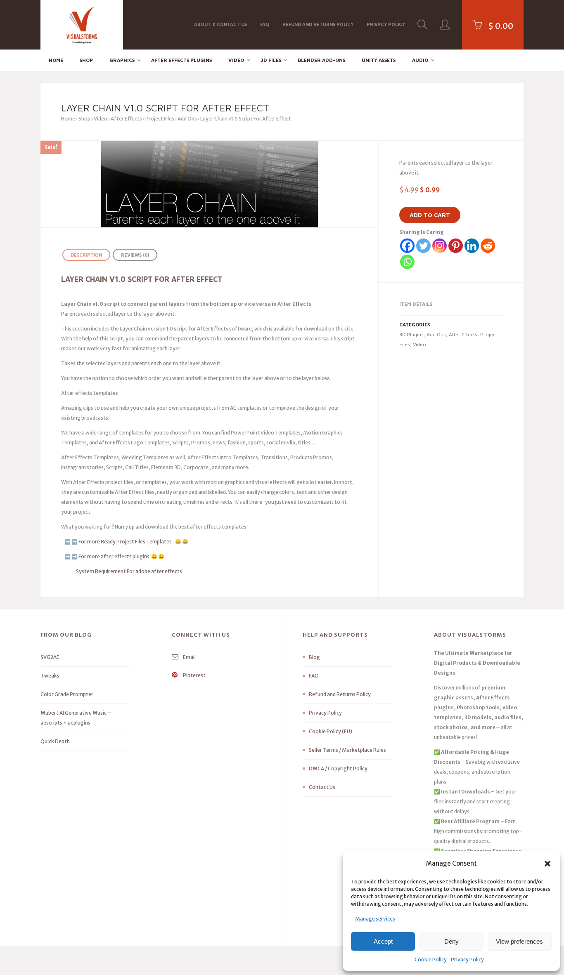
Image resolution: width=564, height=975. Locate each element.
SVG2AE (49, 657)
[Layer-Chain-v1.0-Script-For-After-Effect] (209, 184)
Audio (420, 60)
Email (189, 657)
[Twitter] (423, 245)
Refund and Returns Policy (317, 24)
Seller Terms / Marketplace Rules (347, 750)
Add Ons (187, 119)
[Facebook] (407, 245)
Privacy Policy (467, 959)
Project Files (159, 119)
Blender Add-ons (321, 60)
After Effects (126, 119)
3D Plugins (411, 334)
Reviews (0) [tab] (135, 254)
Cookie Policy (431, 959)
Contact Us (322, 787)
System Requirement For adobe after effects (129, 571)
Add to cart (430, 214)
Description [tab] (86, 254)
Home (56, 60)
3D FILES (271, 60)
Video (236, 60)
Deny (451, 941)
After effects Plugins (181, 60)
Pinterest (194, 675)
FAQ (264, 24)
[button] (547, 863)
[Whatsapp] (407, 262)
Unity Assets (379, 60)
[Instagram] (439, 245)
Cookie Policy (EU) (330, 731)
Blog (314, 657)
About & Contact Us (220, 24)
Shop (86, 60)
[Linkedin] (471, 245)
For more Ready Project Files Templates (126, 541)
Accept (383, 941)
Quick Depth (55, 741)
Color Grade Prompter (66, 694)
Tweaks (49, 676)
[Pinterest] (455, 245)
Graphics (122, 60)
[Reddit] (488, 245)
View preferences (519, 941)
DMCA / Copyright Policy (338, 768)
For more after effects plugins (113, 556)
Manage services (375, 919)
